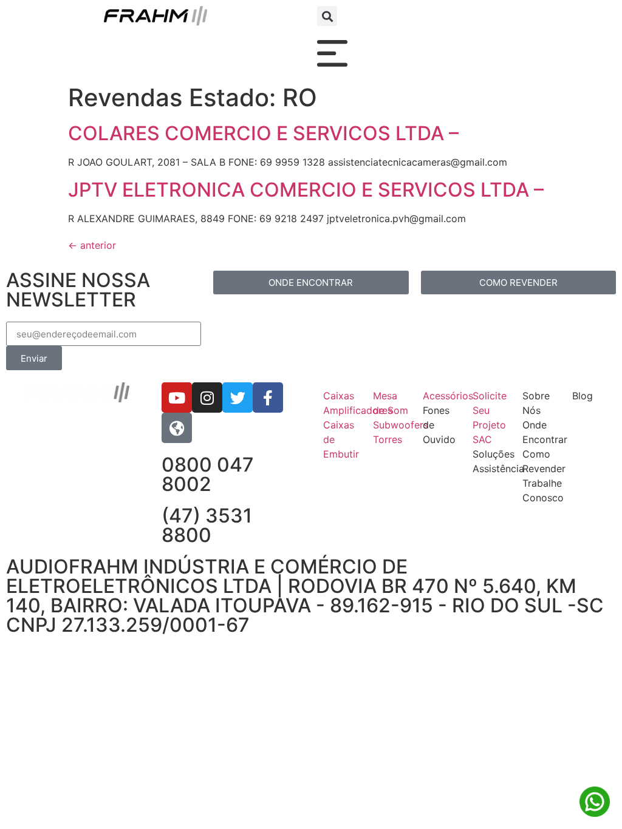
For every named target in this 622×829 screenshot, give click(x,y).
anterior (92, 245)
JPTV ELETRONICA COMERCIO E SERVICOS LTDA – (306, 189)
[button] (327, 16)
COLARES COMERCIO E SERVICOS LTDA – (263, 133)
